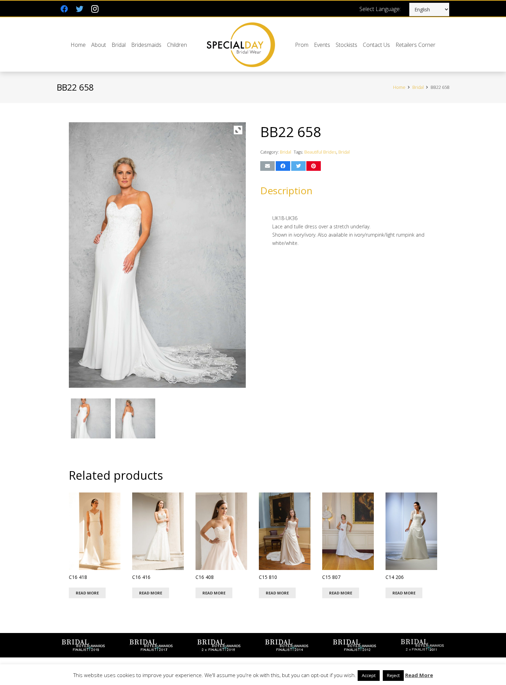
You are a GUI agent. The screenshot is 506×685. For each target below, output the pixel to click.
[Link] (241, 44)
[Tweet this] (298, 166)
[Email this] (267, 166)
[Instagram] (94, 9)
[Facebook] (64, 9)
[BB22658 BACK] (135, 419)
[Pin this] (313, 166)
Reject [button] (393, 675)
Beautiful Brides (320, 152)
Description (286, 190)
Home (399, 87)
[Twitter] (79, 9)
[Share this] (283, 166)
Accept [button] (369, 675)
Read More (419, 675)
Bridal (418, 87)
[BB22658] (91, 419)
